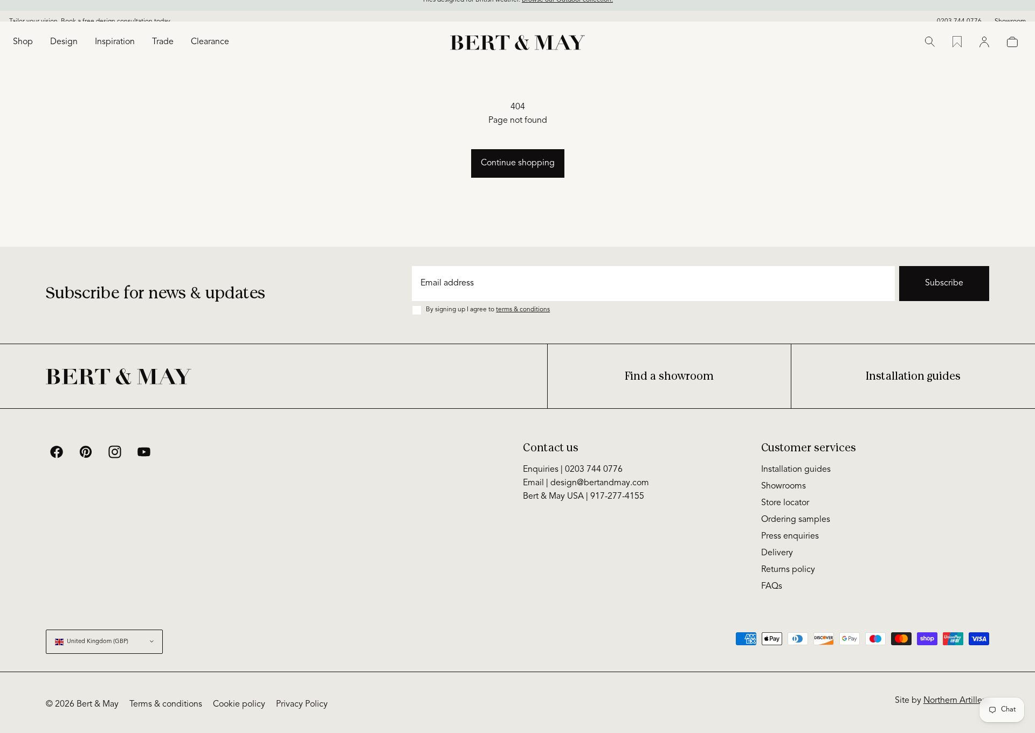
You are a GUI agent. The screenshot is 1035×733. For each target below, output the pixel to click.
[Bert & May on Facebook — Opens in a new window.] (56, 452)
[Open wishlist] (957, 42)
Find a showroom (669, 376)
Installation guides (913, 376)
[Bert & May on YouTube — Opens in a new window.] (144, 452)
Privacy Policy (302, 704)
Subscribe (944, 283)
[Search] (929, 42)
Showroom (1010, 12)
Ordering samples (795, 519)
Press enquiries (790, 536)
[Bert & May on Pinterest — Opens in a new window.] (85, 452)
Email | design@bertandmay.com (586, 483)
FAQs (771, 586)
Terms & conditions (165, 704)
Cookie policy (239, 704)
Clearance (210, 42)
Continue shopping (518, 163)
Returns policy (788, 570)
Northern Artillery (956, 700)
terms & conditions (523, 309)
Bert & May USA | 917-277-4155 (583, 496)
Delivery (777, 553)
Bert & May (98, 704)
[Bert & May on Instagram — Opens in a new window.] (115, 452)
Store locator (785, 503)
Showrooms (783, 486)
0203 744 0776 (959, 12)
